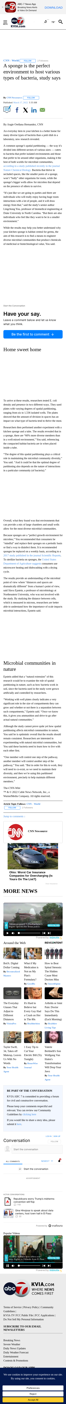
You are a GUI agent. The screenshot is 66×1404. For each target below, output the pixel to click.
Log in (49, 1136)
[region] (33, 1181)
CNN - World (33, 804)
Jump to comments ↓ (14, 816)
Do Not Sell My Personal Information (23, 1319)
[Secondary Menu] (7, 21)
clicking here (29, 1114)
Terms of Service (12, 1307)
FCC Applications (44, 1315)
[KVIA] (21, 22)
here (19, 1124)
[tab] (12, 1161)
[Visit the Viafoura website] (55, 1225)
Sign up (56, 1136)
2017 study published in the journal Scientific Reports (32, 555)
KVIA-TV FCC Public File (18, 1315)
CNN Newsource (14, 97)
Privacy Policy (31, 1307)
